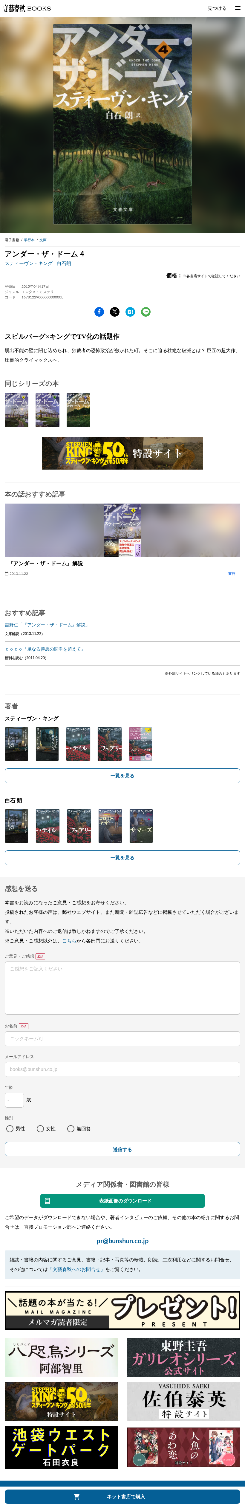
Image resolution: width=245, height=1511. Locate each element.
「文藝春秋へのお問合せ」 (76, 1269)
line (146, 312)
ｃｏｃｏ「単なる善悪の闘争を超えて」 (45, 649)
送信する (122, 1149)
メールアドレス (19, 1057)
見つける (217, 8)
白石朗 (64, 263)
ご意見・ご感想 (19, 956)
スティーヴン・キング (29, 263)
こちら (69, 941)
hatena (130, 312)
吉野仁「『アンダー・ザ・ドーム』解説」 (47, 625)
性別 (9, 1118)
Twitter (115, 312)
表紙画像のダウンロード (125, 1201)
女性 (51, 1128)
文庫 (43, 240)
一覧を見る (122, 775)
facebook (99, 312)
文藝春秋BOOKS (26, 8)
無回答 (83, 1128)
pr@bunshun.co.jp (123, 1241)
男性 (20, 1128)
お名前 (11, 1026)
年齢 (9, 1088)
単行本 (29, 240)
